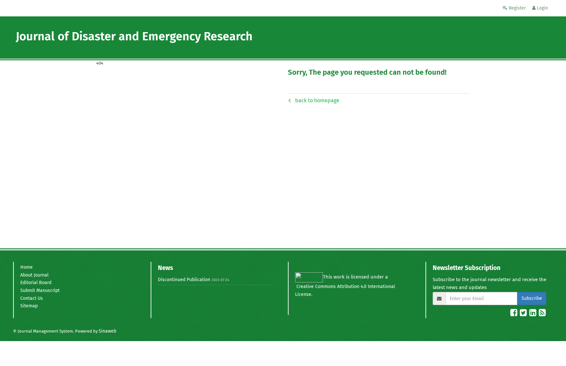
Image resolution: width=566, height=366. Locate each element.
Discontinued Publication (184, 279)
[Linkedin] (533, 314)
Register (516, 8)
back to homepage (317, 100)
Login (542, 8)
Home (26, 267)
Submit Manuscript (40, 290)
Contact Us (31, 298)
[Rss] (542, 314)
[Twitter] (524, 314)
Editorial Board (35, 282)
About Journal (34, 275)
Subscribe (531, 298)
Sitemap (29, 306)
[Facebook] (514, 314)
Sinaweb (107, 331)
